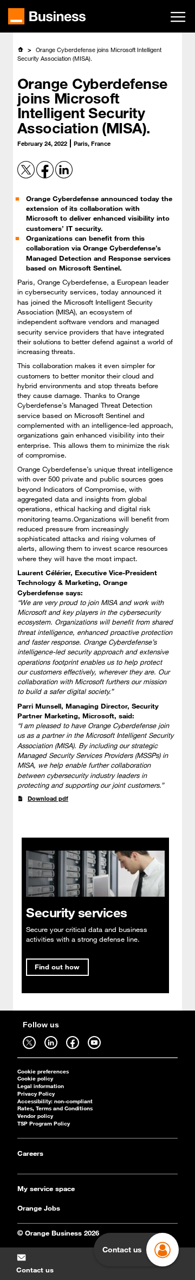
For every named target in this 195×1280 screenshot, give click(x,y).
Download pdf (48, 798)
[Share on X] (26, 176)
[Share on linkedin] (64, 176)
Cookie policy (35, 1078)
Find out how (57, 966)
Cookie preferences (43, 1071)
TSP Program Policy (43, 1123)
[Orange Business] (47, 16)
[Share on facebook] (45, 176)
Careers (30, 1153)
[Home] (20, 49)
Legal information (40, 1086)
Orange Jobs (38, 1208)
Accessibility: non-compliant (55, 1101)
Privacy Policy (36, 1093)
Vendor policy (35, 1116)
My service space (46, 1188)
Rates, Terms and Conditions (55, 1108)
